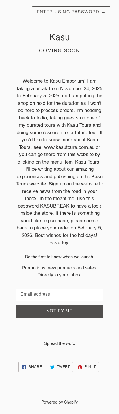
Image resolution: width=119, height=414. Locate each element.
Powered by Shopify (59, 402)
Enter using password (71, 12)
